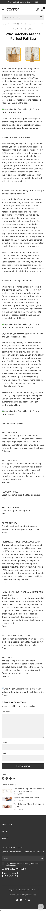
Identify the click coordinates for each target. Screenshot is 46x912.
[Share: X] (7, 778)
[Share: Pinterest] (10, 778)
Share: (4, 775)
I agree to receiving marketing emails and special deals (22, 864)
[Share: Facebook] (3, 778)
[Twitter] (21, 900)
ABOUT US (7, 824)
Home (4, 24)
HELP (4, 831)
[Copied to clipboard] (14, 778)
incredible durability (31, 178)
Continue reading (9, 785)
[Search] (41, 17)
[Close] (0, 910)
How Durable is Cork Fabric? (26, 797)
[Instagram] (25, 900)
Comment (6, 712)
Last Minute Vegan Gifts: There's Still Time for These (28, 790)
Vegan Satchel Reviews (12, 423)
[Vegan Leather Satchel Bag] (23, 692)
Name (4, 742)
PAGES (5, 838)
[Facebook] (17, 900)
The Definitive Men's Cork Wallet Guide (28, 805)
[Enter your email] (41, 858)
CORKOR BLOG (13, 24)
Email (4, 753)
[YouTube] (29, 900)
